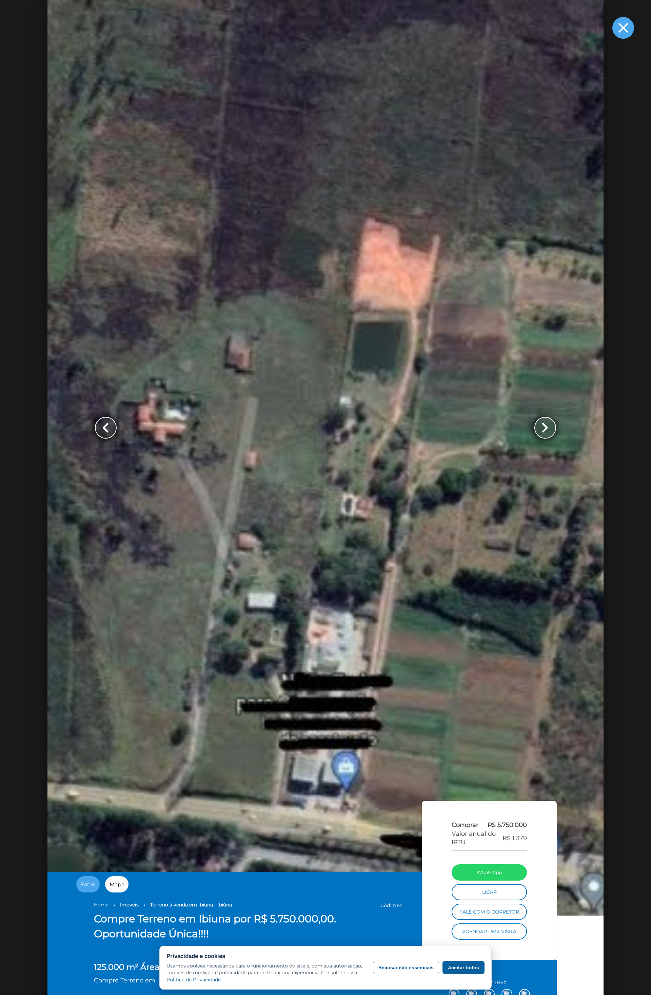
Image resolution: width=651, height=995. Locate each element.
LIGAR (489, 937)
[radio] (88, 884)
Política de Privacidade (193, 980)
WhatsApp (489, 917)
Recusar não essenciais (406, 967)
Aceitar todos (463, 967)
